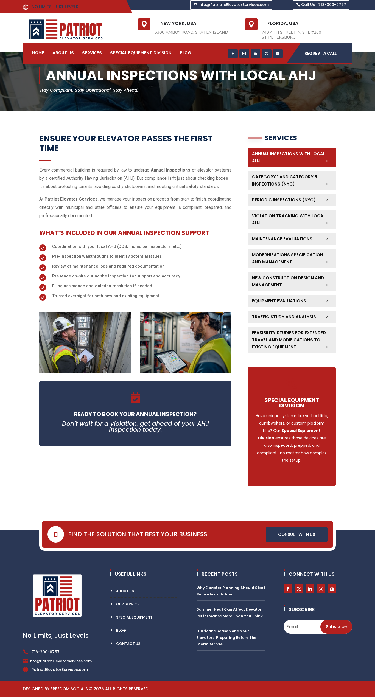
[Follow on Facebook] (233, 53)
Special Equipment (134, 617)
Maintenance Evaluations (282, 239)
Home (38, 52)
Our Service (127, 604)
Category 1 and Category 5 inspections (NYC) (284, 180)
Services (92, 52)
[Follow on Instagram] (244, 53)
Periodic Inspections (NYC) (284, 200)
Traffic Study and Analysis (284, 317)
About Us (63, 52)
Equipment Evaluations (279, 301)
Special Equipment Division (141, 52)
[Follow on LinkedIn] (255, 53)
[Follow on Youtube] (278, 53)
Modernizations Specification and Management (287, 258)
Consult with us (296, 534)
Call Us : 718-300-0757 (323, 4)
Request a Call (320, 53)
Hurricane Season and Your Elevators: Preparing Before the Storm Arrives (226, 637)
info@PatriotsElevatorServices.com (233, 4)
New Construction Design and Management (288, 281)
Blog (185, 52)
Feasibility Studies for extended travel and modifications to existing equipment (289, 340)
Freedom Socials (69, 689)
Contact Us (128, 643)
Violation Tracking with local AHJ (288, 219)
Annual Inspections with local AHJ (288, 157)
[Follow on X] (267, 53)
